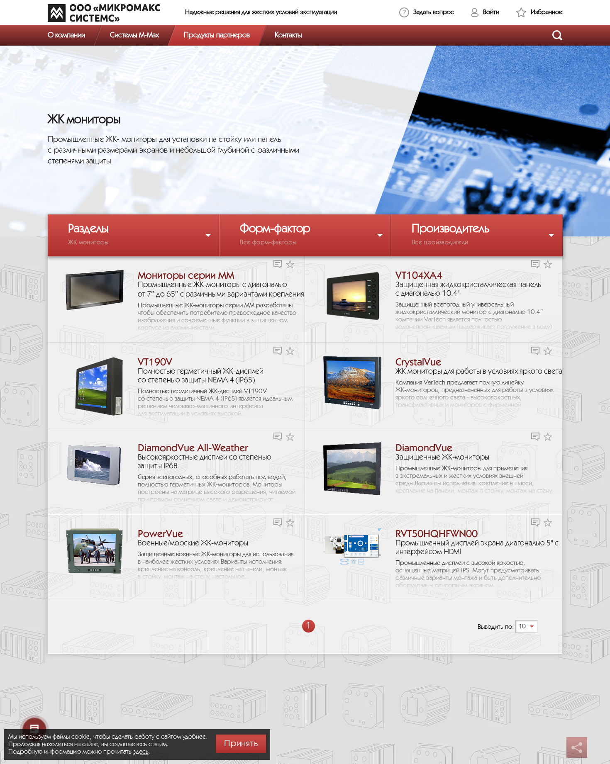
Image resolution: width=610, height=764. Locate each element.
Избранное (546, 12)
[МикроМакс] (104, 13)
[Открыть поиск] (557, 35)
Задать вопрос (433, 12)
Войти (491, 12)
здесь (141, 752)
